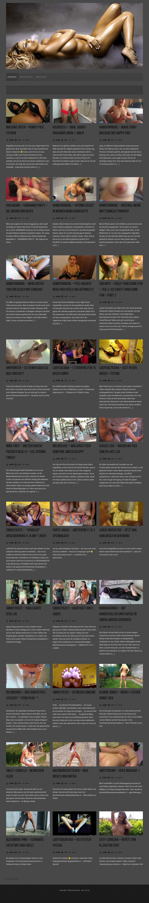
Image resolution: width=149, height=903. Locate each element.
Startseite (12, 77)
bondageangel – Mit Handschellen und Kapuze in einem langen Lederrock (118, 614)
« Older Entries (11, 878)
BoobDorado (41, 77)
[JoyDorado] (74, 66)
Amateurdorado (26, 77)
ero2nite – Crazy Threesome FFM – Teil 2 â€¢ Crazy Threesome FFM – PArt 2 (121, 289)
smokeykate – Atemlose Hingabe (74, 692)
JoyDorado (76, 890)
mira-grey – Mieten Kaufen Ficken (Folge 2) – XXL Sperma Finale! (26, 452)
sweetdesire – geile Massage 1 (119, 770)
